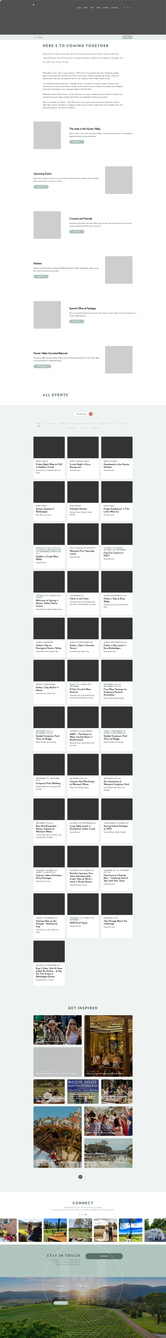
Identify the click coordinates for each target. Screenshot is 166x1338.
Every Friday (41, 506)
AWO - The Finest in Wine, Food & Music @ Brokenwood (81, 737)
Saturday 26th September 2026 (83, 823)
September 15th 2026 (78, 778)
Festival (72, 698)
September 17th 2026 (44, 823)
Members (105, 1298)
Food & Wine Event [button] (80, 423)
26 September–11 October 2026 (116, 823)
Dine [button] (110, 423)
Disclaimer (105, 1294)
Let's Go (41, 186)
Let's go (77, 141)
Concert (39, 835)
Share (126, 37)
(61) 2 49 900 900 (83, 1298)
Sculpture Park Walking (48, 783)
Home (35, 37)
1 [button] (80, 1177)
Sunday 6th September (45, 684)
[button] (91, 414)
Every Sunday (76, 506)
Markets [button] (125, 423)
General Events (41, 470)
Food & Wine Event (88, 602)
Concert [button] (102, 423)
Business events (61, 1303)
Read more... (42, 366)
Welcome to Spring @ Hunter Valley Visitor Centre (47, 603)
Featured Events (75, 602)
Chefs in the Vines (79, 599)
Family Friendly (52, 470)
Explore (114, 7)
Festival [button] (92, 423)
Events (106, 7)
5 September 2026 (77, 595)
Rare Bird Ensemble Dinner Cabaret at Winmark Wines (46, 829)
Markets (84, 512)
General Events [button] (64, 423)
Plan (79, 7)
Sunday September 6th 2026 (115, 595)
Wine (85, 7)
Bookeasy (76, 1334)
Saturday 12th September (81, 731)
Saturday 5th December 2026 (48, 965)
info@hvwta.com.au (83, 1299)
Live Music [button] (83, 428)
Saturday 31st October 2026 (82, 870)
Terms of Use (105, 1292)
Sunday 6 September (44, 642)
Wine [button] (117, 423)
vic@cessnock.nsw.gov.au (83, 1309)
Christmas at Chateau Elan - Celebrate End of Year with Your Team (116, 878)
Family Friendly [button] (71, 428)
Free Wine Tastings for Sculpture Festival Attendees (115, 692)
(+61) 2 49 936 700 (83, 1307)
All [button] (39, 423)
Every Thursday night (79, 461)
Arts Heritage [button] (95, 428)
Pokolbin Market (78, 509)
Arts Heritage (51, 742)
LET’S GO (77, 231)
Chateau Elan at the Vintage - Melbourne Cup (46, 924)
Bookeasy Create (94, 1334)
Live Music (48, 515)
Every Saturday (110, 461)
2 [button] (85, 1177)
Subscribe (104, 1256)
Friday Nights (42, 461)
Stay (92, 7)
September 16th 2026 (112, 778)
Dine (98, 7)
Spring (60, 609)
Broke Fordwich (119, 698)
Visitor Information (61, 1296)
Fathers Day (54, 651)
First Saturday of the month (82, 548)
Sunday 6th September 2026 (81, 642)
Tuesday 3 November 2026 (46, 918)
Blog (60, 1298)
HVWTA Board (105, 1296)
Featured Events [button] (50, 423)
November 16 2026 (111, 918)
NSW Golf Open (78, 923)
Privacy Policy (105, 1290)
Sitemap (105, 1289)
